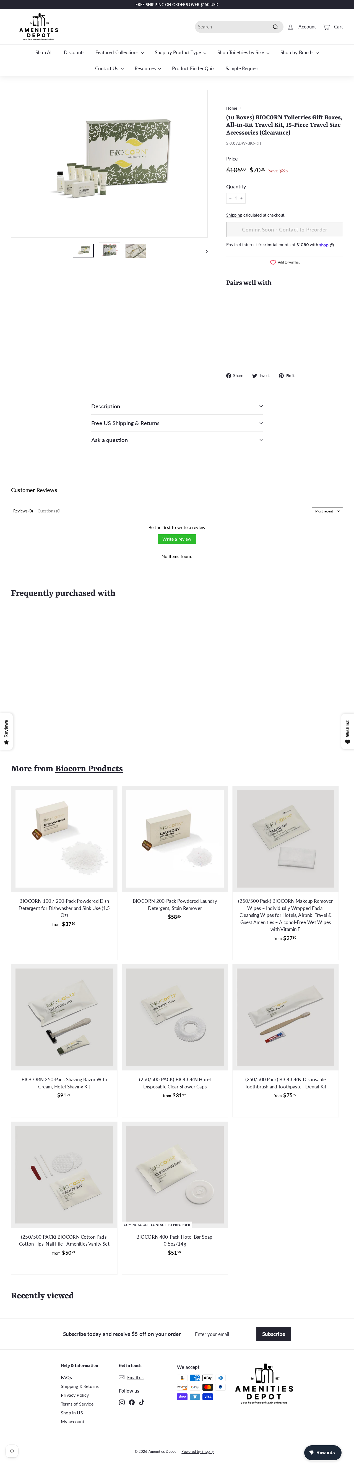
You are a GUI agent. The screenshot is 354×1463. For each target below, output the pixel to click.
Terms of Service (77, 1403)
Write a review (176, 538)
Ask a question (109, 439)
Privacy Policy (75, 1395)
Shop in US (72, 1412)
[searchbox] (239, 27)
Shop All (44, 52)
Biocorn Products (89, 769)
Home (231, 108)
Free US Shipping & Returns (125, 423)
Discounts (74, 52)
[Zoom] (109, 163)
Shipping (234, 214)
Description (105, 406)
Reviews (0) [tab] (23, 511)
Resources (146, 68)
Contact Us (107, 68)
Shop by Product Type (178, 52)
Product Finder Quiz (193, 68)
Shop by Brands (297, 52)
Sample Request (242, 68)
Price (232, 159)
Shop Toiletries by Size (241, 52)
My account (73, 1421)
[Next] (204, 251)
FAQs (66, 1377)
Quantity (236, 186)
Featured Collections (117, 52)
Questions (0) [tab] (49, 511)
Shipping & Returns (80, 1386)
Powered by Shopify (197, 1451)
